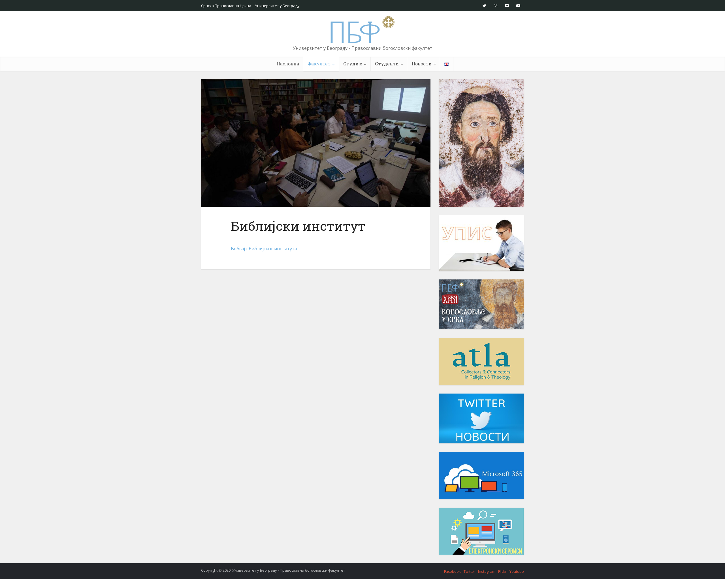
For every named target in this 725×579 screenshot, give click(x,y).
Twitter (469, 571)
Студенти (387, 64)
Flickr (502, 571)
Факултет (319, 64)
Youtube (516, 571)
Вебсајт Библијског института (264, 248)
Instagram (486, 571)
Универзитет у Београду (277, 5)
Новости (421, 64)
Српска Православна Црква (226, 5)
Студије (352, 64)
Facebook (452, 571)
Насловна (287, 64)
